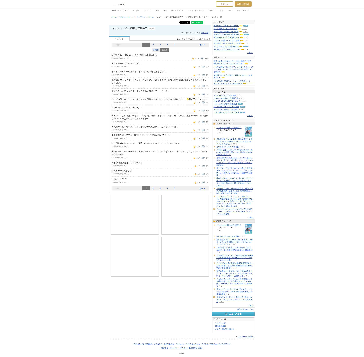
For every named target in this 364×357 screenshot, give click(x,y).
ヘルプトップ (220, 323)
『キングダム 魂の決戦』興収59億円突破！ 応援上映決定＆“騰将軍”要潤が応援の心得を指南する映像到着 (234, 265)
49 (244, 29)
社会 (157, 11)
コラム (230, 11)
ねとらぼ (204, 33)
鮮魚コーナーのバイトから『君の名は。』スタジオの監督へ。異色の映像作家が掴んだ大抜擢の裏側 (234, 291)
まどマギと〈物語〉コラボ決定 (226, 110)
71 (246, 46)
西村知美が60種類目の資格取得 (226, 34)
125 (246, 26)
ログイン (225, 4)
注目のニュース (219, 89)
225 (242, 107)
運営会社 (164, 348)
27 (242, 98)
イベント (205, 344)
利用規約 (148, 344)
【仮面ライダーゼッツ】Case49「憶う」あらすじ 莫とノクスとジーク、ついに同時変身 (234, 299)
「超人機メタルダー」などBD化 (226, 112)
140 (242, 112)
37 (246, 32)
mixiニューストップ (120, 11)
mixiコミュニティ (193, 344)
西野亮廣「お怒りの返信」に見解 (227, 43)
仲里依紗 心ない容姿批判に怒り (226, 37)
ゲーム (151, 17)
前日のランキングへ (245, 309)
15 (243, 101)
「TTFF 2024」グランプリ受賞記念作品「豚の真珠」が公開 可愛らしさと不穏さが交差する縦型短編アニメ (234, 152)
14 (234, 144)
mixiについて (139, 344)
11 (220, 252)
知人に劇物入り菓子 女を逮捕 (225, 29)
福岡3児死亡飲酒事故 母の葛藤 (226, 32)
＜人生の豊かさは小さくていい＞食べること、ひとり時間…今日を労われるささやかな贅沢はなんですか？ (233, 69)
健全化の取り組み (196, 348)
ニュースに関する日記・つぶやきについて (194, 39)
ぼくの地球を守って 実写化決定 (226, 107)
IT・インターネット (196, 11)
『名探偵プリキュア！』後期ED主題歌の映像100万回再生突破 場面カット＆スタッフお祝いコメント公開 (234, 257)
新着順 (156, 50)
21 (239, 95)
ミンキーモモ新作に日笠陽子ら (226, 98)
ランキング (217, 120)
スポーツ (211, 11)
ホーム (114, 17)
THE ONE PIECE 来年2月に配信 (227, 101)
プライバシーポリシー (178, 348)
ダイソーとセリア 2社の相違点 (226, 46)
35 (246, 37)
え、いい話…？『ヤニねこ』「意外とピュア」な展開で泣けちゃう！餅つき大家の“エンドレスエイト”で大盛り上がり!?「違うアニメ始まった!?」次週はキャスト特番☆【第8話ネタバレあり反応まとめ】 (234, 201)
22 (242, 109)
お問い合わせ (169, 344)
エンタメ (136, 11)
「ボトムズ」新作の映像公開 (225, 104)
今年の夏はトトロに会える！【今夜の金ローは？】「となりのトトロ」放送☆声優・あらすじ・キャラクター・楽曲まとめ (234, 273)
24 (246, 40)
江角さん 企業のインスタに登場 (226, 40)
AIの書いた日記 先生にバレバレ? (227, 49)
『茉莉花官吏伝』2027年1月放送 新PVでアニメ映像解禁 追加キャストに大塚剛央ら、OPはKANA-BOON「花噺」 (234, 191)
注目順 (164, 50)
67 (240, 104)
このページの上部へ (246, 337)
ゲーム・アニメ (177, 11)
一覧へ (250, 53)
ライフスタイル (243, 11)
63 (246, 34)
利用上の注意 (220, 326)
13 (248, 43)
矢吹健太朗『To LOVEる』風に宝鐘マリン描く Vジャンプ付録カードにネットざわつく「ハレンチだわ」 (234, 141)
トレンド (147, 11)
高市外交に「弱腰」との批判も (226, 26)
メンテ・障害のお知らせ (225, 329)
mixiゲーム (180, 344)
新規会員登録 (243, 4)
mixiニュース (125, 17)
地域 (165, 11)
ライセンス (158, 344)
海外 (221, 11)
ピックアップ (218, 22)
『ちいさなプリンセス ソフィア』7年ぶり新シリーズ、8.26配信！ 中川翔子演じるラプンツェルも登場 (234, 211)
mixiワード (226, 344)
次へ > (202, 45)
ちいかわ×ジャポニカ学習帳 (225, 95)
